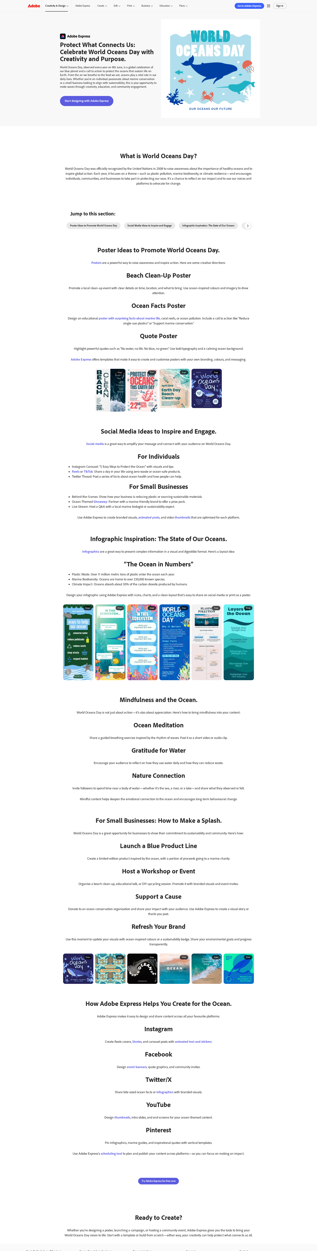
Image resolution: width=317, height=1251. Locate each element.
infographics (164, 1092)
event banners (137, 1067)
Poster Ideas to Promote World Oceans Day (93, 225)
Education (165, 5)
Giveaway (100, 502)
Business (145, 5)
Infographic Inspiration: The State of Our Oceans (208, 225)
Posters (96, 263)
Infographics (90, 552)
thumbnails (182, 517)
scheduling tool (111, 1154)
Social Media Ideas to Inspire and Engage (149, 225)
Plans (182, 5)
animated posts (149, 517)
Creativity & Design (55, 5)
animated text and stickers (193, 1042)
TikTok (88, 472)
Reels (75, 472)
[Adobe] (33, 6)
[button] (269, 6)
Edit (116, 5)
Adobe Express (82, 5)
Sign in (279, 5)
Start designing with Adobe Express (87, 101)
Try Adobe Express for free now (159, 1181)
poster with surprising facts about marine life (129, 318)
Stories (137, 1042)
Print (129, 5)
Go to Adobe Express (249, 6)
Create (100, 5)
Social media (95, 444)
